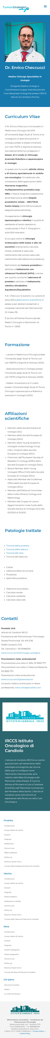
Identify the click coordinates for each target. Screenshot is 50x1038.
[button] (45, 6)
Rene (6, 926)
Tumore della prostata (17, 545)
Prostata (8, 820)
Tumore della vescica (17, 549)
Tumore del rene (14, 553)
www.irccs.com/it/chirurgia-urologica (20, 653)
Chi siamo (9, 979)
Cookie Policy (25, 1033)
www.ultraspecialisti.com (28, 687)
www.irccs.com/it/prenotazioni (17, 679)
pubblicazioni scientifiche (28, 300)
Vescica (8, 873)
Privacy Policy (38, 1031)
